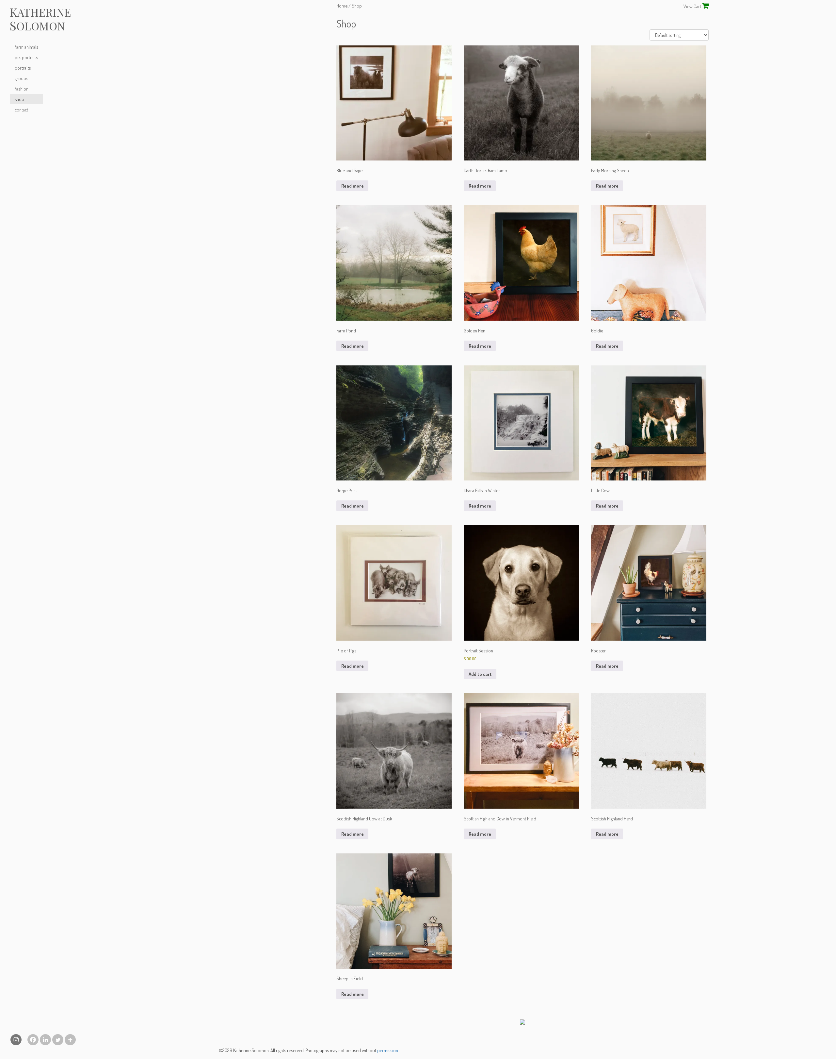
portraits (23, 68)
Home (341, 5)
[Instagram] (16, 1039)
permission (387, 1050)
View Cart (692, 6)
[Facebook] (33, 1039)
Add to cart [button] (480, 674)
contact (21, 109)
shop (19, 99)
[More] (70, 1039)
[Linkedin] (45, 1039)
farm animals (26, 47)
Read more (352, 186)
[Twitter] (57, 1039)
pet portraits (26, 57)
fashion (21, 89)
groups (21, 78)
